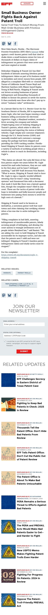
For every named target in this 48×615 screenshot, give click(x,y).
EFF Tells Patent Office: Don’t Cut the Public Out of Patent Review (31, 456)
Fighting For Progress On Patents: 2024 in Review (30, 578)
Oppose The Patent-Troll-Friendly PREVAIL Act (30, 602)
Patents (7, 273)
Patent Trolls (24, 273)
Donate (27, 3)
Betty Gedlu (37, 374)
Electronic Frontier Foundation (7, 4)
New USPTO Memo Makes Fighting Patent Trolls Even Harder (30, 554)
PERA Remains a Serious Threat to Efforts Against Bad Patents (31, 505)
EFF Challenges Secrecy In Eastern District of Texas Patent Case (31, 382)
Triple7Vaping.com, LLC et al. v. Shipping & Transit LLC (19, 285)
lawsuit (35, 52)
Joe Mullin (36, 398)
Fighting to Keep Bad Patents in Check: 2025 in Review (30, 407)
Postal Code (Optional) (12, 332)
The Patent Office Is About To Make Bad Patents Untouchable (29, 480)
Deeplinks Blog (23, 374)
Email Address (9, 321)
